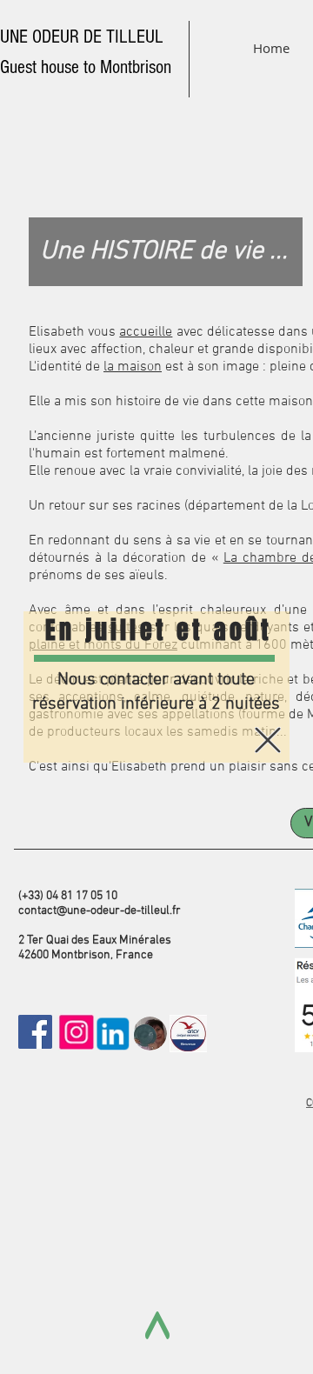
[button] (268, 740)
